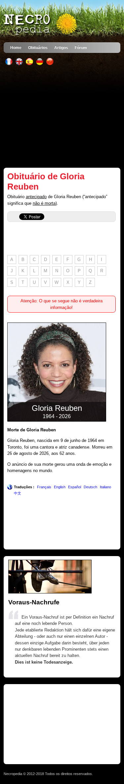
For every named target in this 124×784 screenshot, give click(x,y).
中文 (17, 493)
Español (74, 487)
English (59, 487)
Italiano (105, 487)
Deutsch (90, 487)
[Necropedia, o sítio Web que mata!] (41, 24)
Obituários (38, 47)
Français (44, 487)
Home (15, 47)
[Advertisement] (62, 116)
